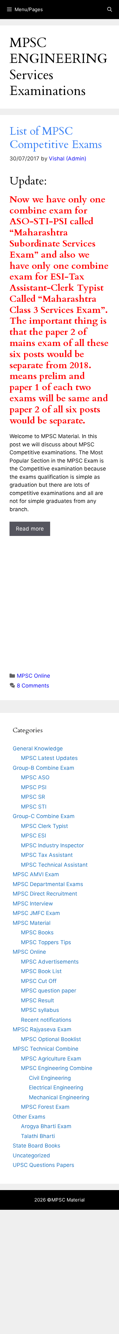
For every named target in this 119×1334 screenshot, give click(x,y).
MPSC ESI (33, 835)
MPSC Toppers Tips (46, 942)
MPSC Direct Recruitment (45, 893)
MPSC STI (33, 806)
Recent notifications (46, 1020)
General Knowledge (38, 748)
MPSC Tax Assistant (47, 855)
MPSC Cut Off (38, 981)
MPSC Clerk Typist (44, 826)
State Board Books (36, 1145)
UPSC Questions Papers (43, 1165)
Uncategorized (31, 1155)
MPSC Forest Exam (45, 1107)
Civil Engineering (50, 1078)
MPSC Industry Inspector (52, 845)
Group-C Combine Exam (44, 816)
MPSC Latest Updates (49, 758)
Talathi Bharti (38, 1136)
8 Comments (33, 685)
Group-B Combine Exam (43, 768)
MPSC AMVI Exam (36, 874)
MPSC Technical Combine (45, 1049)
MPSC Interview (33, 903)
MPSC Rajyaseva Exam (42, 1029)
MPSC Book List (41, 971)
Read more (30, 528)
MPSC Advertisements (50, 961)
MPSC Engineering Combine (56, 1068)
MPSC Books (37, 932)
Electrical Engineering (56, 1087)
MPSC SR (33, 797)
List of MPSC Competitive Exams (56, 138)
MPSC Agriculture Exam (51, 1058)
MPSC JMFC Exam (36, 913)
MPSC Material (31, 923)
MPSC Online (33, 676)
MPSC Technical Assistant (54, 865)
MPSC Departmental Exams (48, 884)
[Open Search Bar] (109, 9)
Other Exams (29, 1117)
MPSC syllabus (40, 1010)
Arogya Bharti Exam (46, 1126)
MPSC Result (37, 1000)
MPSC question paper (48, 990)
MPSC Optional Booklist (51, 1039)
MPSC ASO (35, 777)
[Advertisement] (59, 598)
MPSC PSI (33, 787)
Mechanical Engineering (59, 1097)
